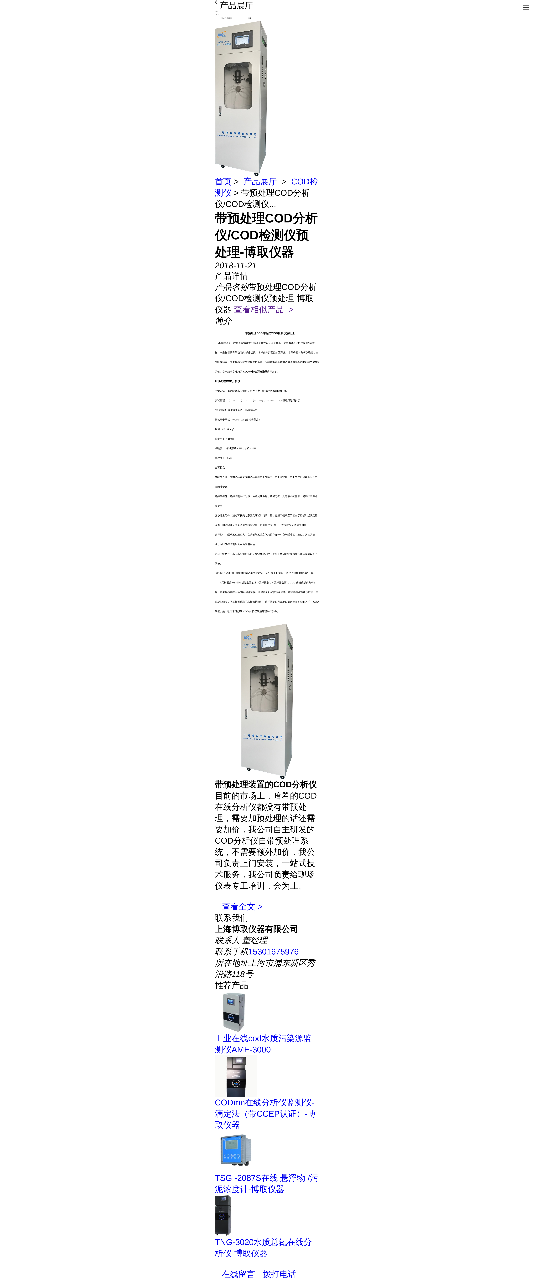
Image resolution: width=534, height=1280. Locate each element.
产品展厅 (260, 181)
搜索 (250, 18)
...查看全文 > (239, 906)
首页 (223, 181)
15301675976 (273, 951)
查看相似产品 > (264, 309)
